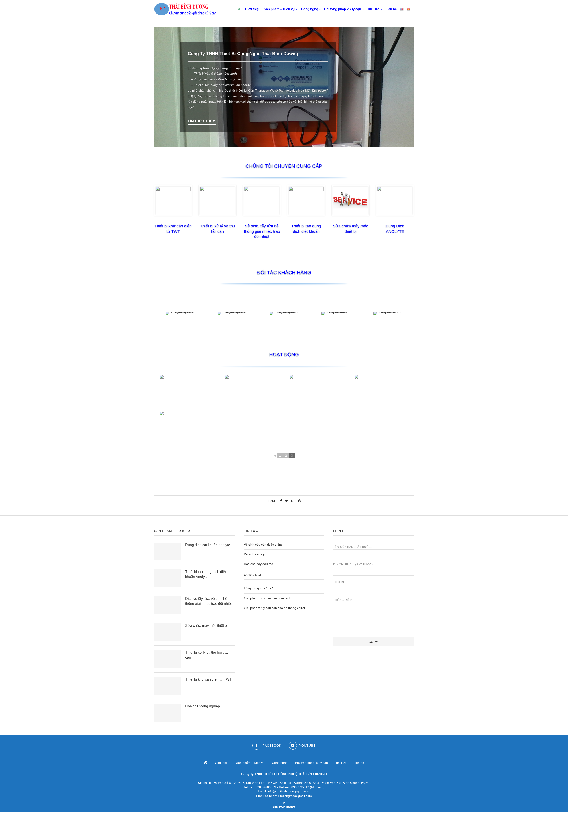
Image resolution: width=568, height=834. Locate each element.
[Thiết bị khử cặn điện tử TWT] (167, 686)
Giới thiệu (252, 9)
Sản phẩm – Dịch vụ (279, 9)
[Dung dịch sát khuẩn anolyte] (167, 551)
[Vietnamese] (408, 9)
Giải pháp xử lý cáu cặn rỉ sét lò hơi (268, 598)
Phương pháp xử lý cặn (342, 9)
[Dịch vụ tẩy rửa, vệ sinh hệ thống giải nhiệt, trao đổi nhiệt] (167, 605)
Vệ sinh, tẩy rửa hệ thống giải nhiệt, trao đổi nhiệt (262, 231)
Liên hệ (391, 9)
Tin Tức (373, 9)
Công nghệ (309, 9)
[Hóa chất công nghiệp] (167, 713)
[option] (284, 87)
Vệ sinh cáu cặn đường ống (263, 544)
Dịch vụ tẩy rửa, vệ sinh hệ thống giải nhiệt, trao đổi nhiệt (208, 601)
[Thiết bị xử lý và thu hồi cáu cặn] (167, 659)
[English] (402, 9)
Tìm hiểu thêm (202, 121)
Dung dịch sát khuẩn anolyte (207, 545)
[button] (159, 87)
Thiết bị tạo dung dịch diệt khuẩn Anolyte (205, 574)
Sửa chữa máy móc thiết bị (206, 625)
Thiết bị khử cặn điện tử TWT (208, 679)
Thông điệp (342, 599)
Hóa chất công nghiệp (202, 706)
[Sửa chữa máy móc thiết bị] (167, 632)
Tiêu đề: (339, 582)
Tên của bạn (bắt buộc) (352, 547)
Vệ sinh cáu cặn (255, 554)
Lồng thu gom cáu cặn (259, 588)
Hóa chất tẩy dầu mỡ (258, 564)
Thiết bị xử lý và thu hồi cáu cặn (207, 655)
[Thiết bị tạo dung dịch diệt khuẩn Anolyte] (167, 578)
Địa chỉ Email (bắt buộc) (353, 564)
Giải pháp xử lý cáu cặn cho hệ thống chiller (274, 608)
